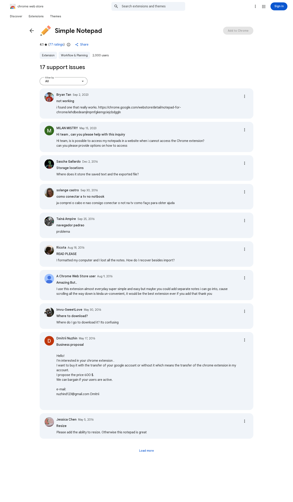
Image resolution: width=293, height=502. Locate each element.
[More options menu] (255, 6)
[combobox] (153, 6)
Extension (48, 55)
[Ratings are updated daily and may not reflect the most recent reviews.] (69, 45)
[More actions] (245, 96)
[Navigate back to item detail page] (31, 30)
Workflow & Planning (74, 55)
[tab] (16, 16)
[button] (264, 7)
